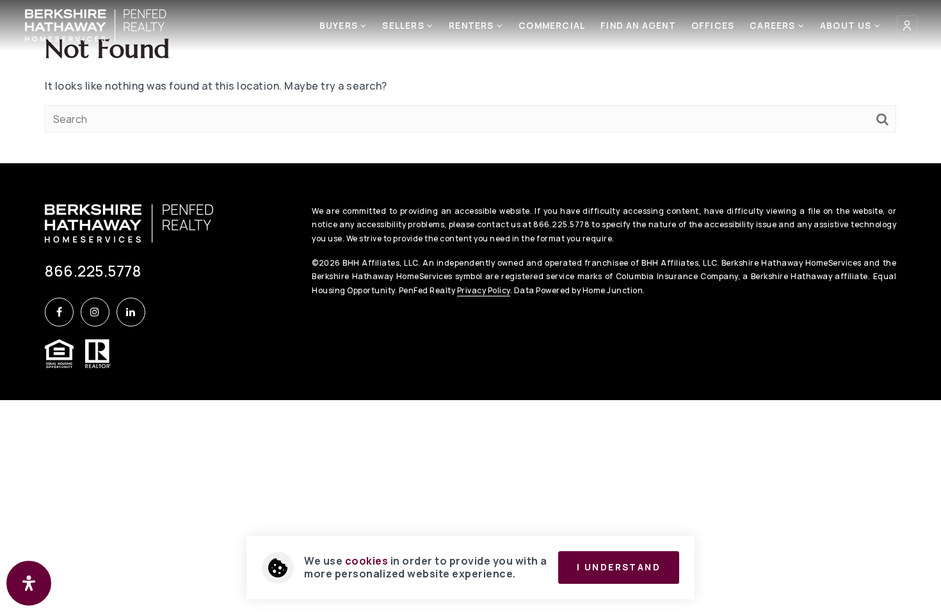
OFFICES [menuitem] (712, 25)
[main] (470, 81)
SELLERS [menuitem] (404, 25)
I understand (619, 567)
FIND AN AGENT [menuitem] (638, 25)
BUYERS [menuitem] (339, 25)
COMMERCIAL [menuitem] (552, 25)
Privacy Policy (483, 290)
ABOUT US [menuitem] (847, 25)
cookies (367, 561)
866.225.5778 (93, 271)
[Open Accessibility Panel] (28, 583)
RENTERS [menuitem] (473, 25)
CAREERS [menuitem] (774, 25)
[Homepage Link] (96, 24)
